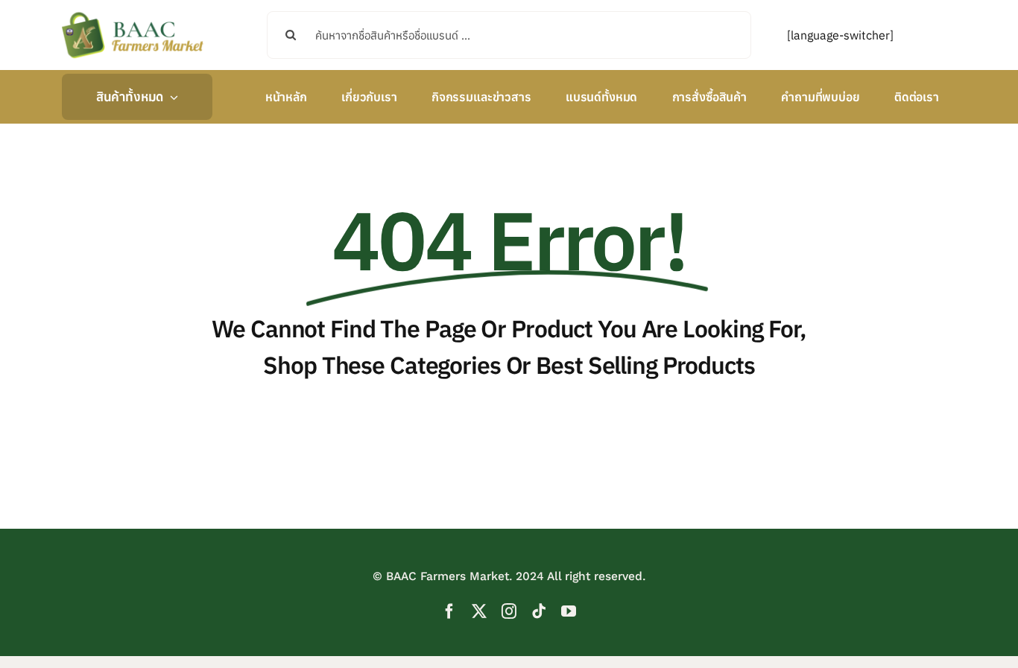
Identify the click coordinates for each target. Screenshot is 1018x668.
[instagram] (509, 611)
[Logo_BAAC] (132, 14)
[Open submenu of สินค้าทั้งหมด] (170, 96)
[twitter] (479, 611)
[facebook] (449, 611)
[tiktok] (538, 611)
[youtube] (568, 611)
